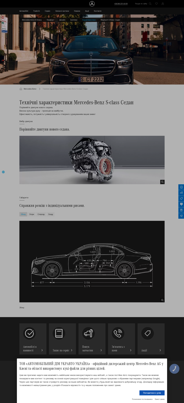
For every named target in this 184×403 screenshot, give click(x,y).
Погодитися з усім (152, 392)
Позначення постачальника (142, 399)
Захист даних (160, 399)
